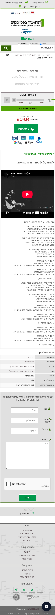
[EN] (28, 14)
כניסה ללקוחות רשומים (15, 3)
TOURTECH (32, 609)
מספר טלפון (46, 420)
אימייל (45, 429)
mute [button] (49, 100)
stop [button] (14, 100)
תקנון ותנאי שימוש (27, 537)
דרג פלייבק (25, 513)
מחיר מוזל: (34, 119)
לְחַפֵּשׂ (5, 48)
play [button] (7, 100)
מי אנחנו (27, 540)
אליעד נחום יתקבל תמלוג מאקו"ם (21, 366)
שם (45, 409)
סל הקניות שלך (27, 577)
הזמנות (27, 573)
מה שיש (31, 357)
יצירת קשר (27, 559)
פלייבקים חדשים (27, 555)
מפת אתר (27, 530)
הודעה (49, 439)
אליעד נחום (29, 362)
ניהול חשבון (27, 570)
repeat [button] (30, 103)
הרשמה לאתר (38, 3)
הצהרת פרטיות (27, 533)
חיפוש (27, 552)
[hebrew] (15, 15)
